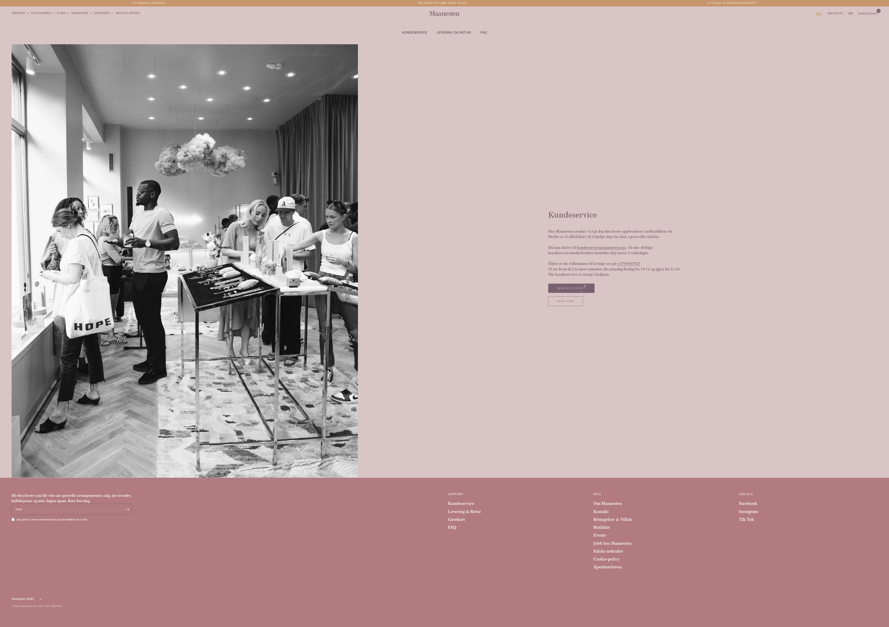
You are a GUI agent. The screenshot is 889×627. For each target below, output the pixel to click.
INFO (597, 494)
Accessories (41, 13)
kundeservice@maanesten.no (601, 247)
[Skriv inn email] (127, 509)
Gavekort (456, 519)
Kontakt (601, 511)
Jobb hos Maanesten (612, 543)
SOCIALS (746, 494)
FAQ (483, 32)
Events (599, 535)
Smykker (18, 13)
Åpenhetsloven (607, 567)
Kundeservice (414, 32)
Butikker (601, 527)
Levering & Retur (464, 511)
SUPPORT (455, 494)
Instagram (748, 511)
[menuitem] (21, 13)
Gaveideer (102, 13)
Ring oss (565, 301)
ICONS (61, 13)
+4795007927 (628, 263)
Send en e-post (571, 288)
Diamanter (80, 13)
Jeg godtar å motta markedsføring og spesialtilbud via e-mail (51, 519)
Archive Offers (128, 13)
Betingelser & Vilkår (612, 519)
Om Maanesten (607, 503)
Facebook (748, 503)
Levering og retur (454, 32)
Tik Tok (746, 519)
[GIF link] (820, 13)
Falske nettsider (608, 551)
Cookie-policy (606, 559)
